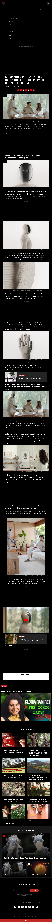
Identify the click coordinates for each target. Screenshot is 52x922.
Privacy (33, 902)
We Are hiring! (39, 902)
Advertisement (28, 902)
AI (38, 506)
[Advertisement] (26, 63)
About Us (12, 902)
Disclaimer (22, 902)
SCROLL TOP (26, 920)
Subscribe (34, 891)
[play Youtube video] (26, 620)
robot (10, 124)
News (6, 74)
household (8, 436)
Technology (10, 74)
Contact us (17, 902)
